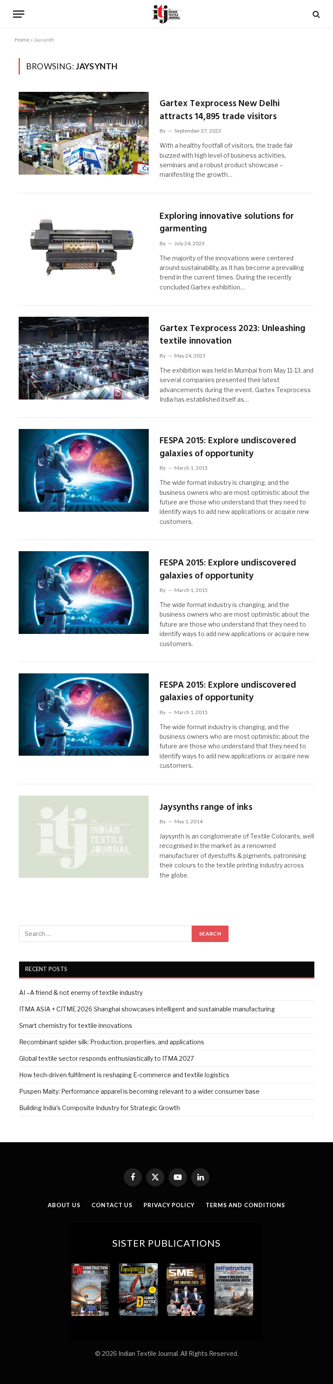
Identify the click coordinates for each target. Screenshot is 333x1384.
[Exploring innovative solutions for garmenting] (84, 246)
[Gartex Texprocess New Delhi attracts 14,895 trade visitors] (84, 133)
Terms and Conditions (245, 1205)
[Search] (315, 14)
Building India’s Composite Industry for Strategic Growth (99, 1107)
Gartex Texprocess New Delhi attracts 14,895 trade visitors (220, 110)
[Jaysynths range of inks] (84, 837)
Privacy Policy (169, 1205)
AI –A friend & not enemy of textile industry (81, 992)
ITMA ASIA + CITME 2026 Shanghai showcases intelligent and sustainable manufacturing (147, 1009)
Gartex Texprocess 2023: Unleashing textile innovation (232, 335)
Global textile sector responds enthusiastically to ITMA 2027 (106, 1058)
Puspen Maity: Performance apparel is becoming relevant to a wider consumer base (139, 1091)
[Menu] (18, 14)
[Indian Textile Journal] (166, 14)
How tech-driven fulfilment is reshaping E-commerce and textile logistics (124, 1075)
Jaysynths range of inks (206, 807)
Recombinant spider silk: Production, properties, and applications (111, 1042)
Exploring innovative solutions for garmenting (227, 223)
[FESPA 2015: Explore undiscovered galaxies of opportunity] (84, 470)
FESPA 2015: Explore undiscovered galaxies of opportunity (228, 447)
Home (22, 39)
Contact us (112, 1205)
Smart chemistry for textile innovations (75, 1025)
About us (64, 1205)
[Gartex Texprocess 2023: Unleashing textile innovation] (84, 358)
